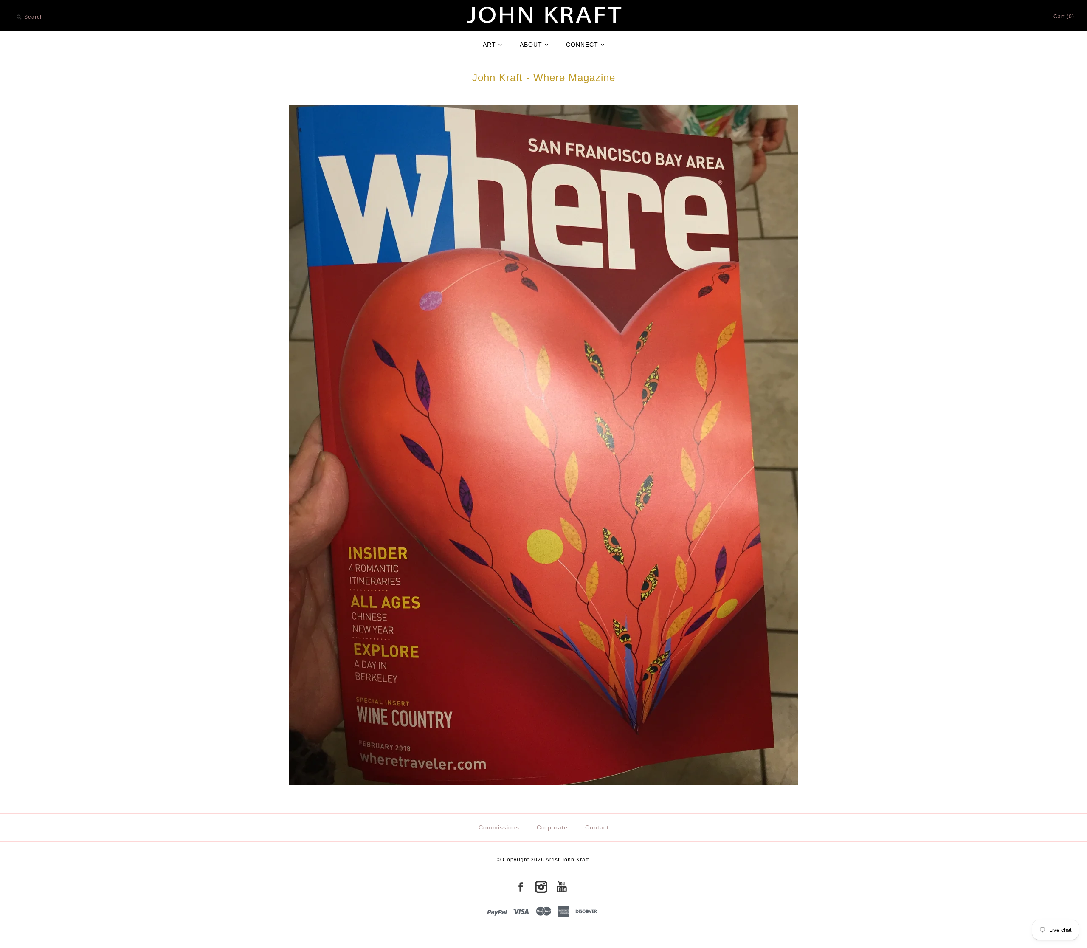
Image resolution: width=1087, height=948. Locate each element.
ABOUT (531, 44)
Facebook (520, 886)
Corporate (552, 827)
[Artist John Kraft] (543, 4)
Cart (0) (1063, 17)
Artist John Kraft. (568, 860)
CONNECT (582, 44)
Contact (597, 827)
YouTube (561, 886)
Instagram (541, 886)
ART (489, 44)
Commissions (499, 827)
